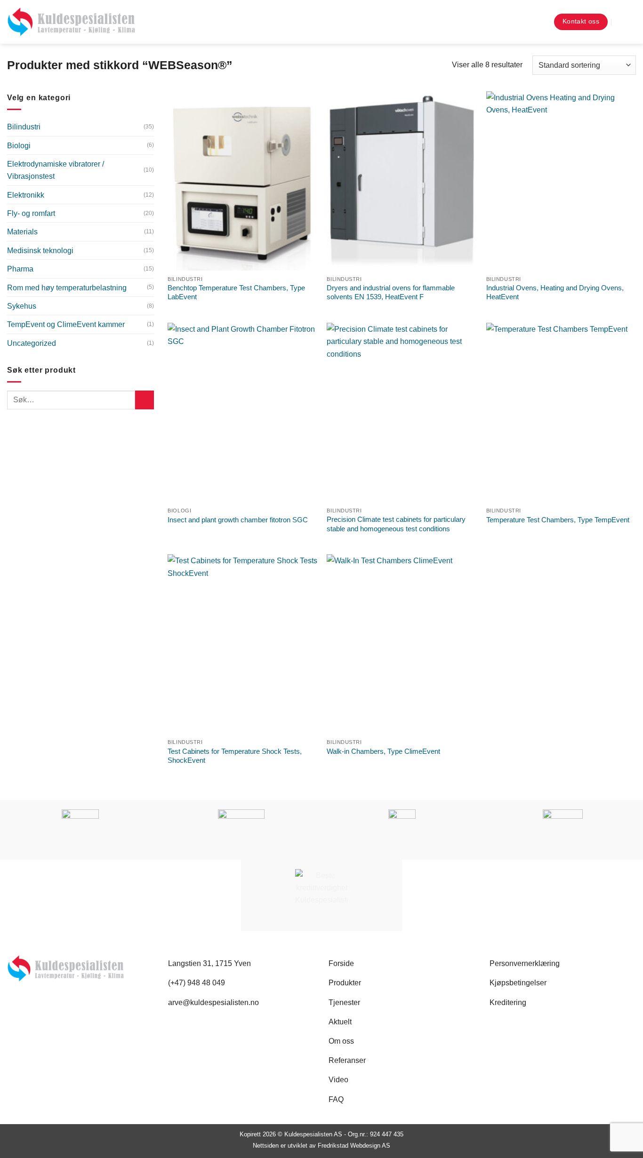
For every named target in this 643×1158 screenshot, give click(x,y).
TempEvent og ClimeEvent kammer (66, 324)
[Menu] (628, 22)
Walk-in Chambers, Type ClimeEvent (383, 751)
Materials (22, 231)
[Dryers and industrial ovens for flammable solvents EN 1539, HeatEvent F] (402, 181)
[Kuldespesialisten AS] (71, 22)
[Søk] (538, 22)
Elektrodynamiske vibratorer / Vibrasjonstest (55, 170)
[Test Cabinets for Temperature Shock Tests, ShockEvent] (243, 644)
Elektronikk (25, 195)
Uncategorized (31, 343)
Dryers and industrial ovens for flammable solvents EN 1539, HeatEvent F (391, 292)
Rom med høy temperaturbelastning (67, 287)
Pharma (20, 268)
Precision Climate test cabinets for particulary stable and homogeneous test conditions (396, 524)
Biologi (19, 145)
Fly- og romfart (31, 213)
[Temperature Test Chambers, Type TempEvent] (561, 413)
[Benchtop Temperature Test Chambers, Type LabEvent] (243, 181)
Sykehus (21, 306)
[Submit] (144, 400)
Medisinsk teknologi (40, 250)
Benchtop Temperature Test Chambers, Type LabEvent (236, 292)
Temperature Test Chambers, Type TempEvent (557, 520)
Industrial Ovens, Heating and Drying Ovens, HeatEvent (555, 292)
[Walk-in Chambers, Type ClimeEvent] (402, 644)
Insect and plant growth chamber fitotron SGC (238, 520)
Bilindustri (23, 126)
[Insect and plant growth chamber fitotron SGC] (243, 413)
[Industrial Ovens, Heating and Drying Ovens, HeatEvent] (561, 181)
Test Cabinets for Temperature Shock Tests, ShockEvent (235, 756)
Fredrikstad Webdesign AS (354, 1145)
